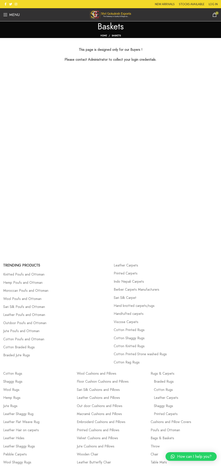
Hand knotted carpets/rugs (134, 305)
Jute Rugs (10, 406)
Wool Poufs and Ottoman (22, 298)
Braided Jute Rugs (16, 355)
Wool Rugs (11, 389)
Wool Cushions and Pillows (96, 373)
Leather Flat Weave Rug (21, 422)
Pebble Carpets (15, 454)
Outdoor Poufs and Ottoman (24, 323)
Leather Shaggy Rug (18, 414)
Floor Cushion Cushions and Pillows (103, 381)
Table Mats (159, 462)
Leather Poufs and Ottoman (24, 314)
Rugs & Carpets (162, 373)
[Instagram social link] (16, 4)
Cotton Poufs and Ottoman (23, 339)
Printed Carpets (125, 273)
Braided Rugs (164, 381)
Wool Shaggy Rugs (17, 462)
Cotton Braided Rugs (19, 347)
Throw (155, 446)
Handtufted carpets (129, 313)
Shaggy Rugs (12, 381)
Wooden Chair (87, 454)
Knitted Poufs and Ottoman (23, 274)
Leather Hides (13, 438)
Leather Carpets (126, 265)
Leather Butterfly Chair (94, 462)
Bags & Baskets (162, 438)
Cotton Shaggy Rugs (129, 338)
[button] (191, 456)
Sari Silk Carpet (125, 297)
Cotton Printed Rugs (129, 330)
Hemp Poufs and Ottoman (23, 282)
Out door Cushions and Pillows (99, 406)
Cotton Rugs (12, 373)
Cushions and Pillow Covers (171, 422)
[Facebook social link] (5, 4)
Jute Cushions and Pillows (95, 446)
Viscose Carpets (126, 322)
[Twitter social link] (10, 4)
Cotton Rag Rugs (127, 362)
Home (103, 35)
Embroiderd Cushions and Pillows (101, 422)
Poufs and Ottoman (165, 430)
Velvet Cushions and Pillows (97, 438)
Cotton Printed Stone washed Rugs (140, 354)
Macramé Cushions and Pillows (99, 414)
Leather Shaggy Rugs (19, 446)
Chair (154, 454)
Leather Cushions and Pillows (98, 397)
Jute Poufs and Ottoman (21, 331)
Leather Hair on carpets (21, 430)
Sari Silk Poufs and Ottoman (24, 306)
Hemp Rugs (12, 397)
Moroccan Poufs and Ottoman (25, 290)
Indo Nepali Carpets (129, 281)
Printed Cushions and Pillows (98, 430)
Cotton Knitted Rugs (129, 346)
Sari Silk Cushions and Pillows (98, 389)
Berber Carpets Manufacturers (136, 289)
